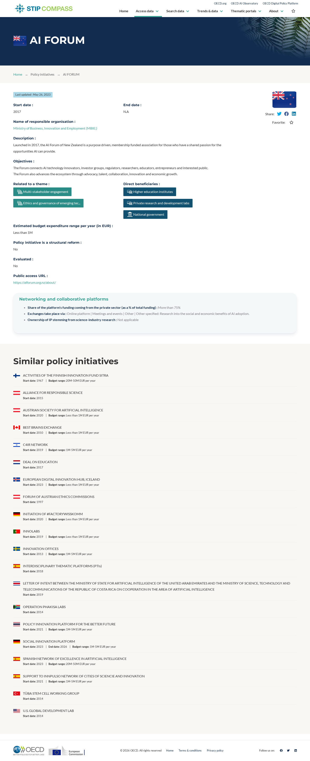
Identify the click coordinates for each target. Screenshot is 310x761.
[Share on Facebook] (287, 113)
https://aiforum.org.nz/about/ (34, 282)
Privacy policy (215, 750)
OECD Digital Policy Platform (280, 3)
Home (17, 74)
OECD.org (220, 3)
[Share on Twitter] (279, 113)
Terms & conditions (190, 750)
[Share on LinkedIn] (294, 113)
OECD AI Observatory (244, 3)
